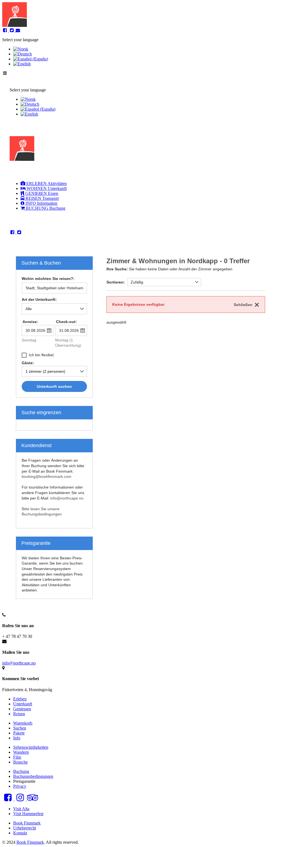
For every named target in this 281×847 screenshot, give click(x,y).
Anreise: (30, 321)
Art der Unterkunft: (39, 300)
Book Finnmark (30, 842)
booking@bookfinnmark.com (46, 476)
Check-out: (66, 321)
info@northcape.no (66, 498)
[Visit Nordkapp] (14, 25)
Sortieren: (115, 282)
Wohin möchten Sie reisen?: (48, 279)
